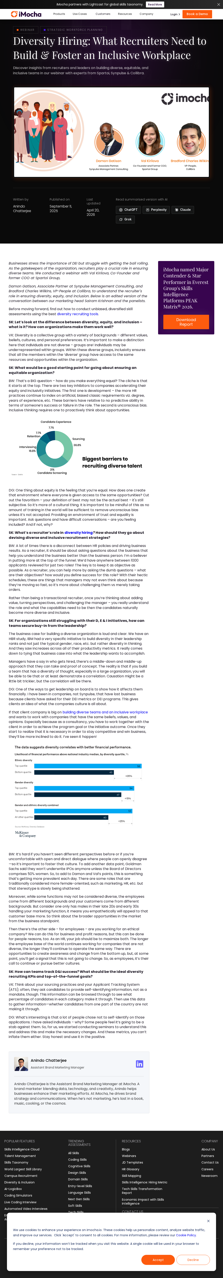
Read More (155, 4)
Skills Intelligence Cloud (21, 1149)
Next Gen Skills (79, 1199)
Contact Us (210, 1162)
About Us (208, 1149)
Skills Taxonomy (16, 1162)
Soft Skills (75, 1206)
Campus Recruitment (20, 1176)
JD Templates (132, 1162)
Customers (103, 14)
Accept (158, 1260)
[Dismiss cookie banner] (208, 1221)
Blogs (126, 1149)
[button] (59, 14)
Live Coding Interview (20, 1202)
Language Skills (79, 1193)
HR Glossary (130, 1169)
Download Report (186, 322)
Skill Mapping (131, 1176)
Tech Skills (76, 1212)
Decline (193, 1260)
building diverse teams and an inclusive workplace (105, 712)
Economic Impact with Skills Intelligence (143, 1201)
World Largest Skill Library (23, 1169)
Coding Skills (77, 1160)
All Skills (73, 1153)
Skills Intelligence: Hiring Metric (144, 1182)
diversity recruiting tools (77, 313)
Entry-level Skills (80, 1186)
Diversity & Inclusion (19, 1182)
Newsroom (209, 1176)
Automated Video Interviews (25, 1209)
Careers (207, 1169)
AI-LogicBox (13, 1189)
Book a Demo (197, 14)
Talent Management (20, 1156)
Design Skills (77, 1173)
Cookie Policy (186, 1235)
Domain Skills (78, 1179)
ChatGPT (131, 209)
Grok (128, 219)
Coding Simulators (18, 1195)
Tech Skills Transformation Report (142, 1191)
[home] (26, 14)
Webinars (129, 1156)
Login (174, 14)
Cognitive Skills (79, 1166)
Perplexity (159, 209)
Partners (207, 1156)
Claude (185, 209)
